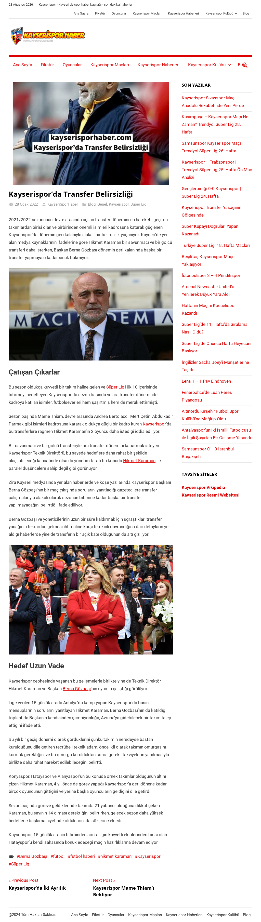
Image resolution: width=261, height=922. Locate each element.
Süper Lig (138, 204)
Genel (102, 204)
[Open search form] (245, 65)
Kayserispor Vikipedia (203, 487)
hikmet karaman (116, 856)
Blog (246, 13)
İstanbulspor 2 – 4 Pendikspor (211, 275)
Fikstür (100, 13)
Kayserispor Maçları (147, 13)
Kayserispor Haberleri (183, 13)
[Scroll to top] (251, 912)
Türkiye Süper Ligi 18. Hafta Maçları (216, 245)
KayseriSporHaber (62, 204)
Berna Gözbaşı (77, 688)
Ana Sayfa (81, 13)
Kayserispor (119, 204)
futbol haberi (82, 856)
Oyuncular (119, 13)
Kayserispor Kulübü (219, 13)
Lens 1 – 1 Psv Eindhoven (206, 381)
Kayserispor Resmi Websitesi (211, 495)
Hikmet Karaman (139, 460)
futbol (58, 856)
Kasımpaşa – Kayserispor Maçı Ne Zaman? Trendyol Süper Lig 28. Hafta (215, 124)
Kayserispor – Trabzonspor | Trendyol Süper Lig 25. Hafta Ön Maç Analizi (217, 169)
